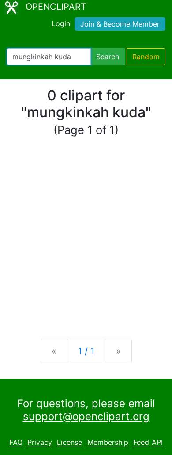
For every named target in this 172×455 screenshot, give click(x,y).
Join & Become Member (120, 23)
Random (146, 56)
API (157, 442)
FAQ (15, 442)
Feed (141, 442)
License (69, 442)
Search (107, 56)
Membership (107, 442)
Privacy (39, 442)
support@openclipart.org (86, 416)
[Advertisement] (86, 238)
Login (61, 23)
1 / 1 (86, 351)
